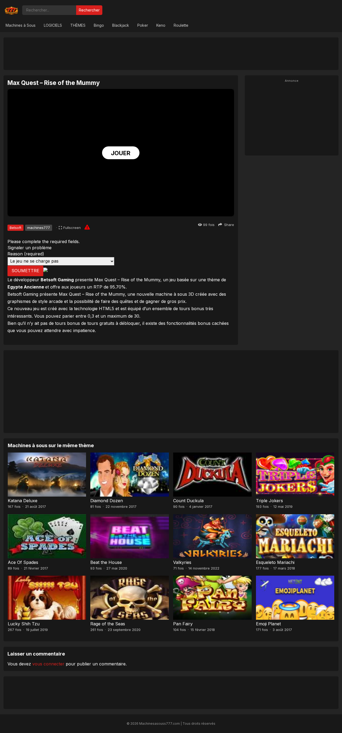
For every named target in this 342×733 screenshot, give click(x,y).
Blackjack (120, 25)
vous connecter (48, 663)
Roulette (181, 25)
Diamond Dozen (106, 500)
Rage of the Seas (107, 623)
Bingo (99, 25)
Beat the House (106, 562)
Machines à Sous (21, 25)
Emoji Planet (268, 623)
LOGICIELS (53, 25)
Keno (160, 25)
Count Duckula (188, 500)
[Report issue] (87, 227)
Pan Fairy (183, 623)
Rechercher (89, 10)
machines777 (38, 227)
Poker (142, 25)
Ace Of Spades (23, 562)
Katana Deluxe (22, 500)
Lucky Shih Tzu (24, 623)
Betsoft (15, 227)
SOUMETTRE (25, 270)
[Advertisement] (171, 53)
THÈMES (78, 25)
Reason (25, 253)
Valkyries (182, 562)
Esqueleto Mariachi (275, 562)
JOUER (120, 153)
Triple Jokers (269, 500)
